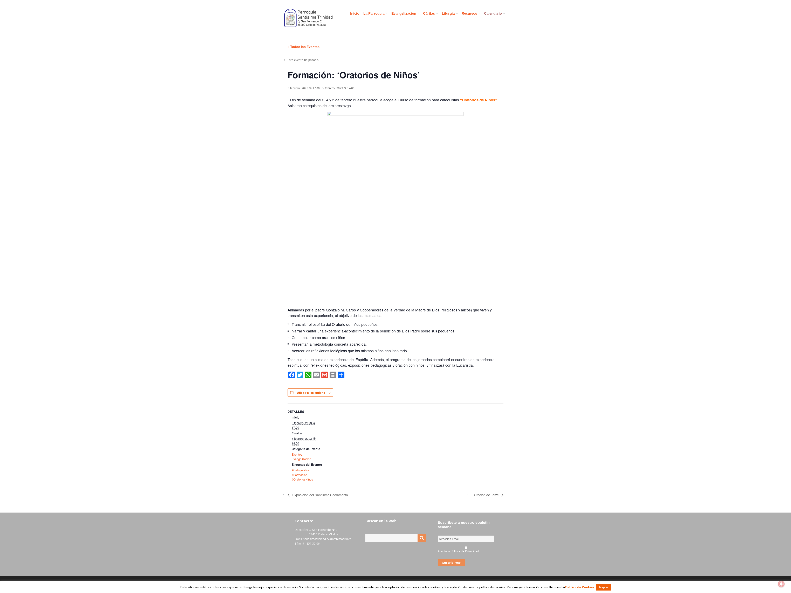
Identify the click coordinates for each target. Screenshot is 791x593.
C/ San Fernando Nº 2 (323, 530)
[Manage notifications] (781, 584)
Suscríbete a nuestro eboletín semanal (464, 524)
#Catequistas (300, 470)
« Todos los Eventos (303, 46)
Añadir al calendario (311, 393)
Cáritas (429, 13)
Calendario (493, 13)
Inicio (354, 13)
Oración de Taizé (487, 494)
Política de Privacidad (465, 551)
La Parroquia (373, 13)
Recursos (469, 13)
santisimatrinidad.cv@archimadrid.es (327, 539)
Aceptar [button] (603, 587)
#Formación (299, 475)
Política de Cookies (579, 587)
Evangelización (403, 13)
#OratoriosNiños (302, 479)
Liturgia (448, 13)
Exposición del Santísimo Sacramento (319, 494)
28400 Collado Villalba (323, 534)
